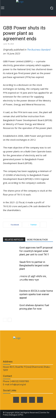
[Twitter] (24, 400)
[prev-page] (5, 320)
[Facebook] (16, 400)
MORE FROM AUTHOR (37, 240)
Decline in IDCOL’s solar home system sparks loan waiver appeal (36, 294)
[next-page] (9, 320)
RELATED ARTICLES (14, 240)
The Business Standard (38, 49)
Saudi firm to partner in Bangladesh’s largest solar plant (34, 265)
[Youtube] (40, 400)
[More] (43, 225)
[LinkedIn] (32, 400)
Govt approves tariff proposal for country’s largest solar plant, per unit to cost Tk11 (36, 251)
